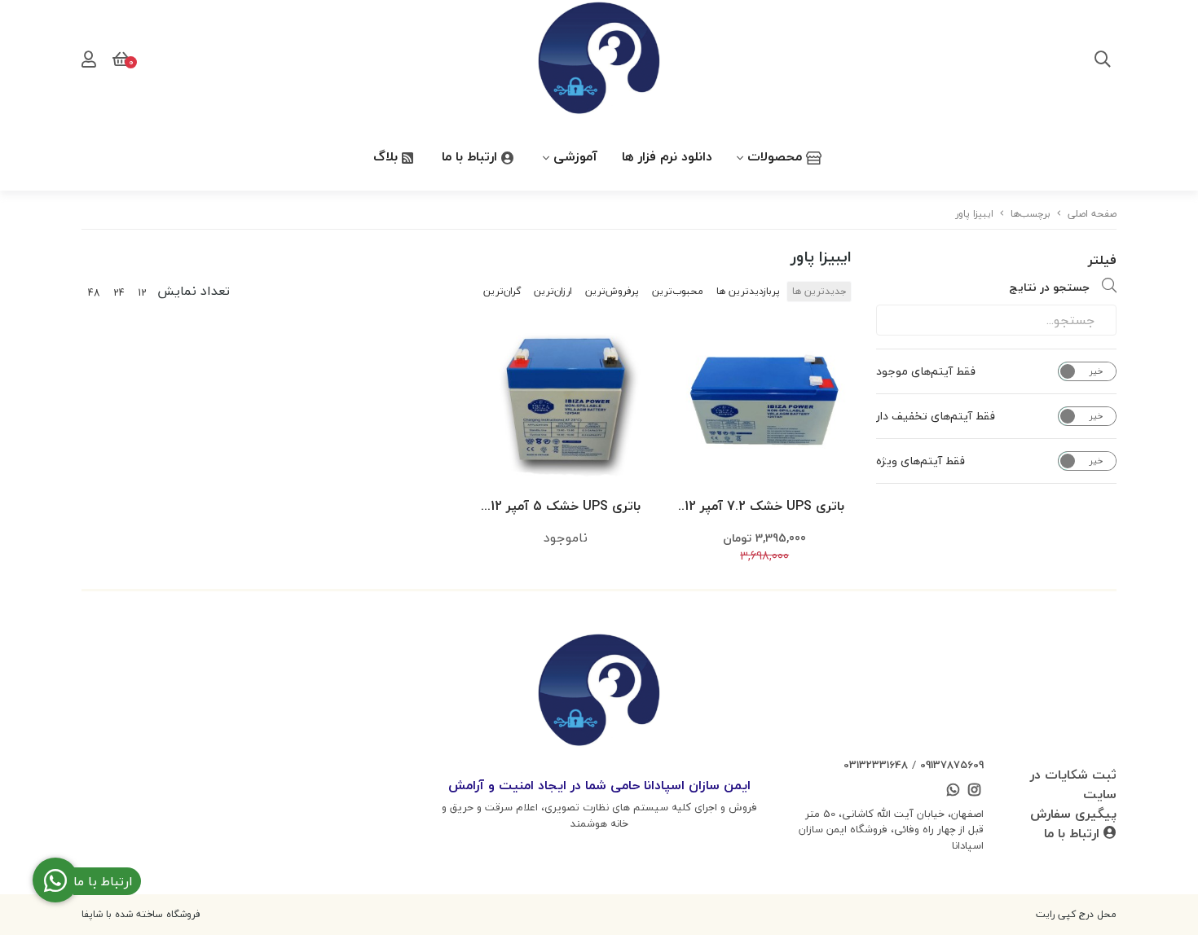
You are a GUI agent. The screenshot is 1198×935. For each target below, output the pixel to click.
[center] (1102, 61)
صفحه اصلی (1092, 213)
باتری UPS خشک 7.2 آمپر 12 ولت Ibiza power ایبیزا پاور (764, 507)
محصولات (776, 156)
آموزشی (575, 156)
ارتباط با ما (471, 156)
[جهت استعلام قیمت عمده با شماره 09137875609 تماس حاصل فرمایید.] (764, 405)
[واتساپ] (953, 792)
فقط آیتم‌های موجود (926, 371)
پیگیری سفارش (1073, 813)
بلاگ (387, 156)
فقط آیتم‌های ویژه (920, 461)
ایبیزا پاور (974, 213)
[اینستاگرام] (975, 792)
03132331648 (875, 765)
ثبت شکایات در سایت (1073, 784)
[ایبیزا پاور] (599, 693)
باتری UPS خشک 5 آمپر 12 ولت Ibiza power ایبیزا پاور (565, 507)
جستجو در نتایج (1049, 287)
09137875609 (952, 765)
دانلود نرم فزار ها (667, 156)
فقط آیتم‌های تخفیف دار (935, 416)
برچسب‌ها (1030, 213)
